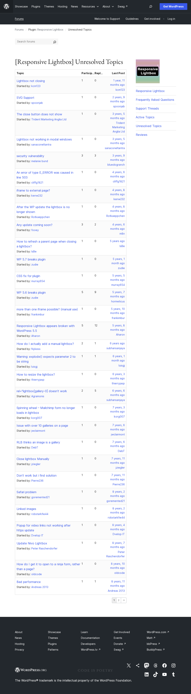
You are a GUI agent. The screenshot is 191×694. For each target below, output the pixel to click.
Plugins (52, 643)
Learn (84, 632)
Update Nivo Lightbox (32, 543)
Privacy (19, 649)
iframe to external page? (33, 190)
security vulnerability (30, 156)
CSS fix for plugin (28, 276)
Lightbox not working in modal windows (44, 139)
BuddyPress (156, 649)
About (18, 632)
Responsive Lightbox (50, 29)
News (18, 637)
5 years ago (117, 241)
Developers (88, 643)
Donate (120, 643)
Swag (119, 649)
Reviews (141, 135)
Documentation (90, 637)
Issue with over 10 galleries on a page (42, 425)
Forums (19, 18)
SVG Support (25, 97)
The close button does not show (39, 114)
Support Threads (147, 108)
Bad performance (29, 582)
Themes (53, 637)
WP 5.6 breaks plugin (31, 292)
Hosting (19, 643)
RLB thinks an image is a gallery (38, 442)
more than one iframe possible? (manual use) (47, 309)
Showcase (54, 632)
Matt (151, 637)
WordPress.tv (91, 649)
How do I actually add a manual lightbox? (45, 344)
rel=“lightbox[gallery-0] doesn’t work (42, 391)
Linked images (26, 509)
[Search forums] (54, 42)
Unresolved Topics (149, 126)
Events (118, 637)
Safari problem (26, 492)
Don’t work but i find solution (37, 475)
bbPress (153, 643)
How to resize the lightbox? (36, 374)
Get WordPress (173, 6)
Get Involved (122, 632)
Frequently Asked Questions (155, 100)
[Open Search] (150, 6)
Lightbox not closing (31, 81)
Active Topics (145, 117)
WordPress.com (158, 632)
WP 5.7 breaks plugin (31, 259)
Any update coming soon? (34, 225)
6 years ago (117, 343)
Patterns (53, 649)
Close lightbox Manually (33, 459)
